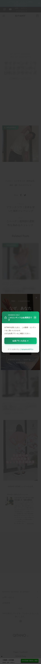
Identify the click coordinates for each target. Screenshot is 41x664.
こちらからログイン (26, 349)
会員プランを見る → (20, 341)
